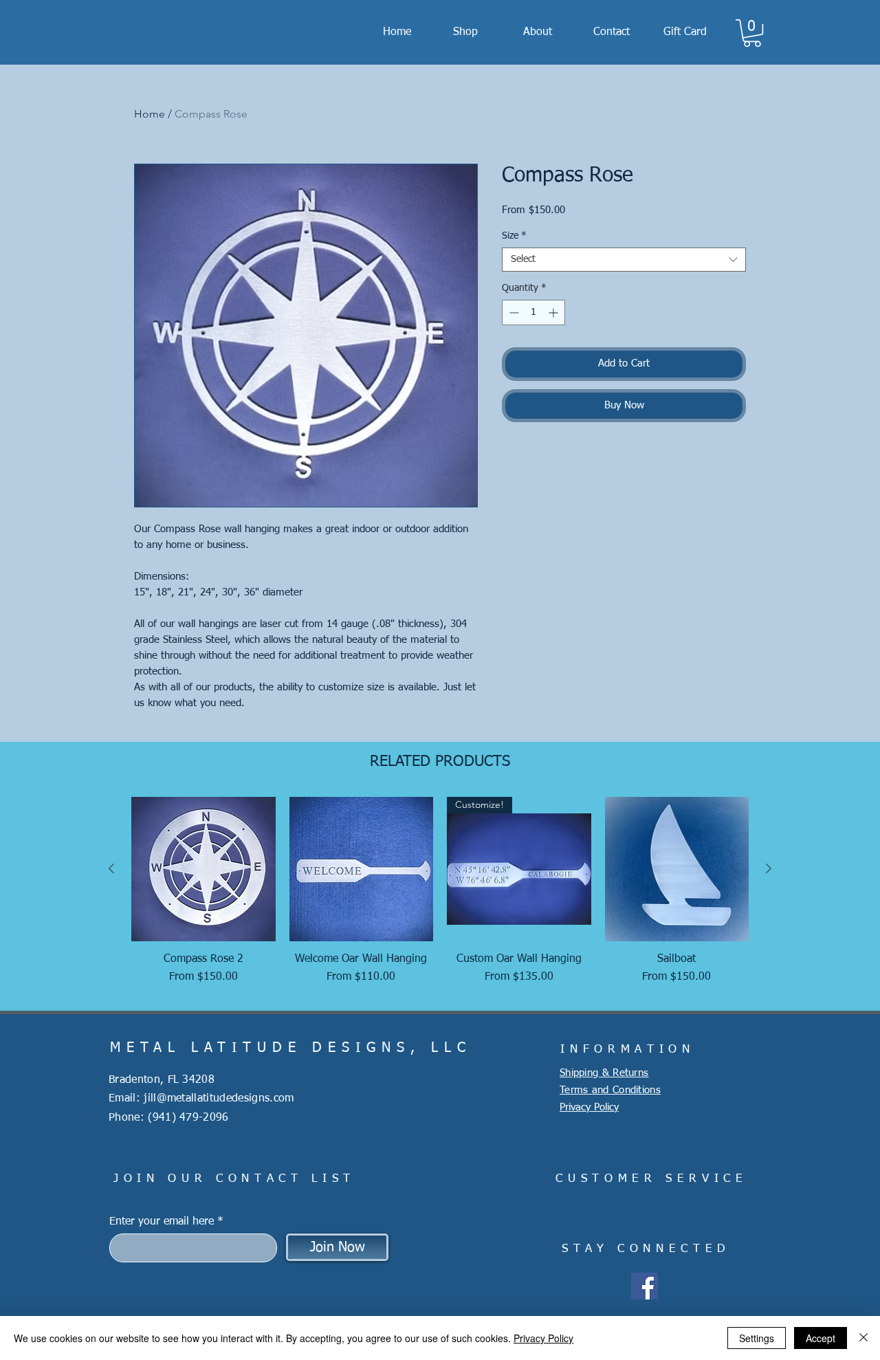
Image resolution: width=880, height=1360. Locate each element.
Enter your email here (161, 1221)
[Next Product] (768, 868)
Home (149, 113)
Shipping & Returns (604, 1073)
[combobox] (624, 260)
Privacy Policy (543, 1338)
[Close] (863, 1338)
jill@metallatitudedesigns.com (219, 1098)
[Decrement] (512, 312)
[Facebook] (644, 1286)
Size (514, 236)
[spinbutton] (533, 312)
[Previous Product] (111, 868)
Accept (820, 1338)
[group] (440, 898)
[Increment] (554, 312)
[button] (752, 33)
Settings (756, 1338)
